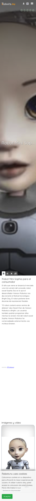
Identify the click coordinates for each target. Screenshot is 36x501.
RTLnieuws (10, 367)
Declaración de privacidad (11, 490)
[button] (32, 3)
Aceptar (7, 496)
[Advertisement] (18, 345)
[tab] (3, 273)
